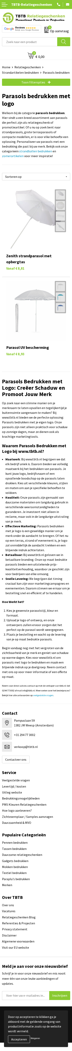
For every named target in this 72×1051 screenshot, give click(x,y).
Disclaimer (9, 935)
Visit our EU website (15, 947)
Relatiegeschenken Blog (19, 917)
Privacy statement (14, 929)
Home (6, 67)
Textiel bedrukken (14, 873)
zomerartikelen (13, 156)
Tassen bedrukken (14, 849)
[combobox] (29, 41)
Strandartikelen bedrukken (20, 72)
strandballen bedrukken (35, 151)
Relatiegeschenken (27, 67)
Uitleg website (12, 792)
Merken (7, 885)
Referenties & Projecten (18, 923)
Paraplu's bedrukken (16, 879)
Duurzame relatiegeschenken (22, 855)
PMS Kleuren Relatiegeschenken (24, 804)
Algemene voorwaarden (18, 941)
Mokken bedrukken (15, 867)
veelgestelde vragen (43, 695)
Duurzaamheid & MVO (16, 823)
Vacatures (8, 911)
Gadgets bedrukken (15, 861)
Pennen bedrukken (15, 843)
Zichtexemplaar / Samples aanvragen (27, 817)
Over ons (8, 905)
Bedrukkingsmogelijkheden (21, 798)
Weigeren (35, 1038)
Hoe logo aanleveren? (17, 810)
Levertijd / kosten (14, 786)
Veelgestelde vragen (16, 780)
